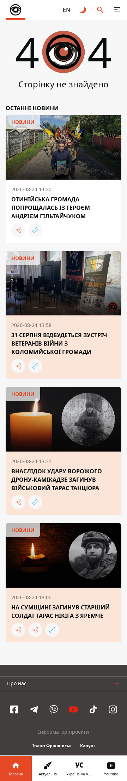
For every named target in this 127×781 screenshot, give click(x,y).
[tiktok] (93, 709)
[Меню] (117, 10)
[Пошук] (100, 10)
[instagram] (113, 709)
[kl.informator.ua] (15, 10)
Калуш (87, 746)
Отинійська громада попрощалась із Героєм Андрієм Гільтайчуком (50, 207)
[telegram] (34, 709)
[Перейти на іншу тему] (83, 10)
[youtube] (73, 709)
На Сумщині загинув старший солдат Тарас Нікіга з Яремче (60, 611)
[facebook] (14, 709)
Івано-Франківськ (52, 746)
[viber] (53, 709)
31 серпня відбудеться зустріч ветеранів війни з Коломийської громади (59, 343)
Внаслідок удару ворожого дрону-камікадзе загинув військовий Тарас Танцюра (56, 479)
